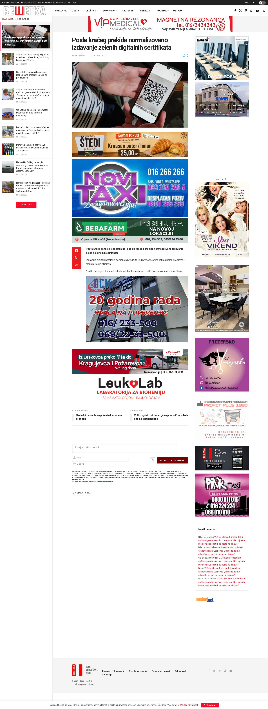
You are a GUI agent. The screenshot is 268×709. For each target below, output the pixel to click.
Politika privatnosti (46, 3)
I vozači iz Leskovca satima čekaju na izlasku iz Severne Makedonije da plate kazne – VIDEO (32, 130)
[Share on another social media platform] (76, 265)
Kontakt (5, 3)
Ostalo (177, 10)
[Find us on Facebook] (235, 11)
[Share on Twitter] (76, 258)
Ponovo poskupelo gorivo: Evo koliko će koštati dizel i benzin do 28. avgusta (32, 148)
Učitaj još (26, 205)
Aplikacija (71, 3)
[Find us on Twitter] (240, 11)
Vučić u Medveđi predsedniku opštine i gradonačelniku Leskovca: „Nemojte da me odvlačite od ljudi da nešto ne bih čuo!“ (221, 540)
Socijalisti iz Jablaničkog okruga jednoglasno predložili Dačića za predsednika (31, 75)
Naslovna (61, 10)
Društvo (91, 10)
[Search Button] (264, 11)
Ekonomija (109, 10)
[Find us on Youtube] (257, 11)
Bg (199, 568)
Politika (162, 10)
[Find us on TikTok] (251, 11)
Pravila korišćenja (28, 3)
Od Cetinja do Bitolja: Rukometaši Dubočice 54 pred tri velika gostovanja (32, 113)
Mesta (75, 10)
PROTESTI (127, 10)
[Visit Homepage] (24, 10)
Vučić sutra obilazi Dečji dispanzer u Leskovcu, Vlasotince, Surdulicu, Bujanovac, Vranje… (32, 57)
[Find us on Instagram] (246, 11)
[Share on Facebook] (76, 250)
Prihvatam (210, 705)
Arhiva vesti (61, 3)
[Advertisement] (160, 630)
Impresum (15, 3)
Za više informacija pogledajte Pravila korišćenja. (92, 482)
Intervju (144, 10)
